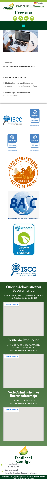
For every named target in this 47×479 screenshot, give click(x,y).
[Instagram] (15, 18)
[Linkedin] (32, 18)
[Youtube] (26, 18)
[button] (23, 25)
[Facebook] (20, 18)
